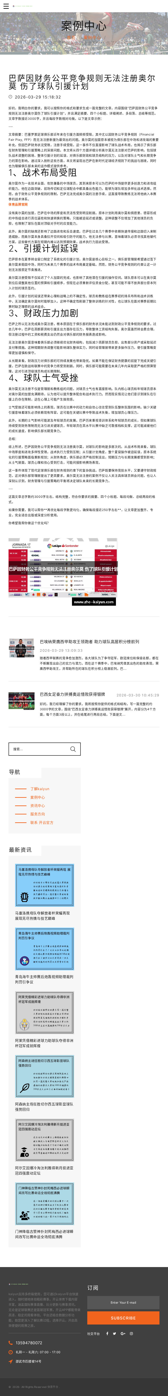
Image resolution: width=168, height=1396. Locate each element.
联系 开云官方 (42, 822)
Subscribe (123, 1318)
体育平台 (52, 1387)
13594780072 (29, 1343)
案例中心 (92, 37)
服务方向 (37, 814)
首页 (71, 37)
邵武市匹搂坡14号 (28, 1361)
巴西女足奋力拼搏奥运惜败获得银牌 (72, 694)
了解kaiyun (39, 789)
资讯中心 (37, 805)
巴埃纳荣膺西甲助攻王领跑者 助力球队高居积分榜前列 (89, 641)
